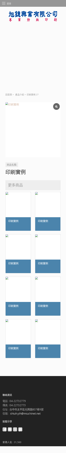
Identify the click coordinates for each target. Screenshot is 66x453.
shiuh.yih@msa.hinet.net (25, 413)
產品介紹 (19, 94)
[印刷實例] (33, 129)
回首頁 (8, 94)
